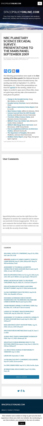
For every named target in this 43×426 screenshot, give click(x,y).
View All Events (21, 377)
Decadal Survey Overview (16, 103)
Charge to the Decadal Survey (18, 99)
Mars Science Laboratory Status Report (21, 107)
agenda (12, 87)
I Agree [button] (22, 423)
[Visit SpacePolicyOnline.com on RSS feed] (24, 391)
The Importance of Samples (17, 133)
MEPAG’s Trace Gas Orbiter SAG (18, 121)
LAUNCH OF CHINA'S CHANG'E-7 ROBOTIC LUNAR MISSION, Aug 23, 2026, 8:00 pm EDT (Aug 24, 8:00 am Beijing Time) (21, 261)
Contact (10, 410)
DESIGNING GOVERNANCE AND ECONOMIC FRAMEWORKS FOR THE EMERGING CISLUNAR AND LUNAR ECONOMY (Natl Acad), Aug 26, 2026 (20, 300)
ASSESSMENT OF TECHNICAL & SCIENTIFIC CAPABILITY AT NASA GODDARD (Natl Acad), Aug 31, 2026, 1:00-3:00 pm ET (21, 319)
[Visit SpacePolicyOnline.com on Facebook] (21, 391)
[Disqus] (21, 188)
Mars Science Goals (14, 111)
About (4, 410)
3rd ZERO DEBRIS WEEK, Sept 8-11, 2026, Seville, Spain (21, 365)
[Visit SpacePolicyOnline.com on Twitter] (18, 391)
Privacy (17, 410)
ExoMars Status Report (15, 137)
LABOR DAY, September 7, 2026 (14, 356)
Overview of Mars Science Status (19, 117)
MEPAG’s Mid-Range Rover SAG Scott (20, 125)
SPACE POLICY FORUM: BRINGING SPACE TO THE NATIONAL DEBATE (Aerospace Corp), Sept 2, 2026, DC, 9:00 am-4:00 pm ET (21, 344)
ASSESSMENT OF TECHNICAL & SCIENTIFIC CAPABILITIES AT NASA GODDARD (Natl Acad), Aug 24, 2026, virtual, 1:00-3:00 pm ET (21, 269)
